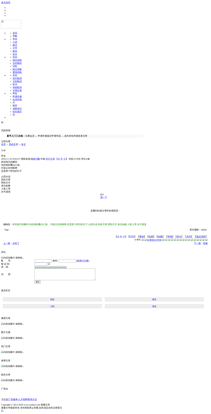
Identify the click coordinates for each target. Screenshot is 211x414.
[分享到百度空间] (201, 240)
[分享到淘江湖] (186, 240)
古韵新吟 (17, 63)
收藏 (160, 236)
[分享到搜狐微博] (206, 240)
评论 (179, 236)
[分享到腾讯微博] (143, 240)
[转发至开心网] (181, 240)
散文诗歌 (17, 69)
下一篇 (197, 243)
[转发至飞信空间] (183, 240)
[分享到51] (204, 240)
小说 (15, 42)
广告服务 (13, 399)
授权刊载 (35, 159)
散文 (15, 45)
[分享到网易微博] (198, 240)
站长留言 (17, 111)
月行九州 (50, 159)
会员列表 (17, 99)
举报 (170, 236)
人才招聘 (22, 399)
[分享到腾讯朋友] (172, 240)
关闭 (188, 236)
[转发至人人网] (163, 240)
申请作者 (17, 96)
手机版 (4, 399)
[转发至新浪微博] (166, 240)
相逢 (205, 243)
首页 (15, 33)
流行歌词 (17, 78)
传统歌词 (17, 87)
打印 (132, 236)
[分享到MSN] (175, 240)
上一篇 (6, 243)
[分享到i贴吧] (192, 240)
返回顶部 (200, 236)
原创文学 (13, 144)
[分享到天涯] (195, 240)
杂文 (15, 54)
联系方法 (32, 399)
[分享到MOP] (169, 240)
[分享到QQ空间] (153, 240)
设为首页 (5, 2)
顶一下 (103, 197)
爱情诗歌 (17, 72)
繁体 (141, 236)
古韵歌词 (17, 81)
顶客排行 (17, 108)
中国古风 (17, 90)
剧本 (15, 51)
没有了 (15, 243)
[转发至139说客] (189, 240)
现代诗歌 (17, 60)
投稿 (151, 236)
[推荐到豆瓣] (178, 240)
